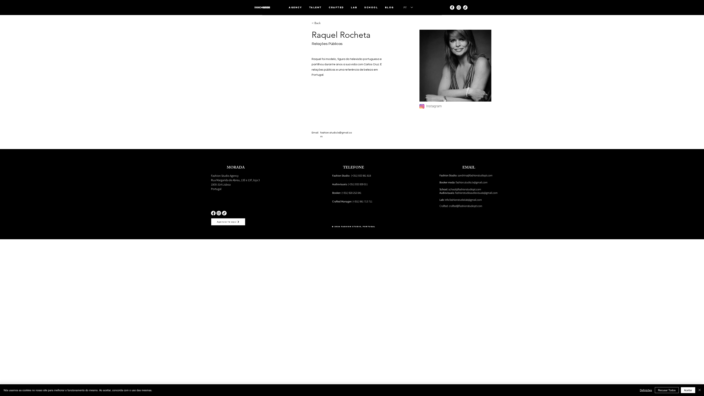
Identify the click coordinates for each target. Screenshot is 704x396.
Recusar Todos (667, 390)
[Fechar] (699, 390)
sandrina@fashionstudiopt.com (465, 175)
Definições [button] (646, 390)
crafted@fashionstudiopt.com (465, 206)
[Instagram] (458, 7)
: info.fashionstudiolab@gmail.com (460, 199)
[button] (315, 7)
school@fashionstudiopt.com (464, 189)
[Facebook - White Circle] (452, 7)
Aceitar (688, 390)
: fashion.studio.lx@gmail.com (463, 182)
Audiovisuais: (447, 193)
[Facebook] (213, 213)
